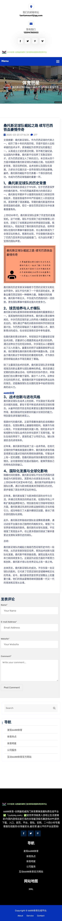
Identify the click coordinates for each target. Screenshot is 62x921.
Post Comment (12, 687)
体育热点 (11, 736)
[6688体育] (31, 52)
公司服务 (11, 750)
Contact (40, 915)
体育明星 (11, 743)
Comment (6, 656)
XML (31, 889)
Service (30, 915)
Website (5, 639)
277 (35, 134)
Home (6, 87)
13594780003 (31, 32)
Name (4, 605)
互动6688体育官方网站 (19, 757)
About (20, 915)
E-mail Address (9, 622)
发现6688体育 (14, 730)
